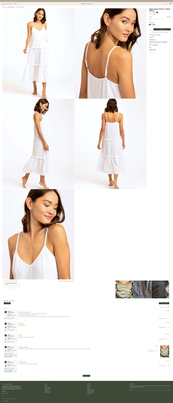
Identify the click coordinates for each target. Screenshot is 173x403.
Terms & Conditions (90, 392)
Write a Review (164, 303)
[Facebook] (3, 393)
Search (46, 385)
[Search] (168, 4)
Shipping (150, 13)
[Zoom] (72, 10)
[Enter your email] (170, 389)
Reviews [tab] (6, 301)
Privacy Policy (89, 393)
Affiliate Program (47, 392)
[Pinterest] (8, 393)
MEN (6, 3)
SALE (12, 3)
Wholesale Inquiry (48, 391)
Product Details (152, 39)
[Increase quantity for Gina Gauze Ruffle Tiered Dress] (152, 29)
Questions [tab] (11, 301)
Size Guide (169, 16)
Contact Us (47, 389)
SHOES (10, 3)
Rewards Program (48, 388)
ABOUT (16, 3)
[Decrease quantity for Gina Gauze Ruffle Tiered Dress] (150, 29)
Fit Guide (88, 385)
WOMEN (3, 3)
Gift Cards (89, 387)
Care (150, 47)
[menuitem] (4, 4)
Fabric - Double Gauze (153, 45)
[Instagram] (5, 393)
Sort (160, 307)
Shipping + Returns (152, 49)
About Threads (47, 387)
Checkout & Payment (90, 391)
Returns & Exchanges (90, 389)
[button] (12, 283)
